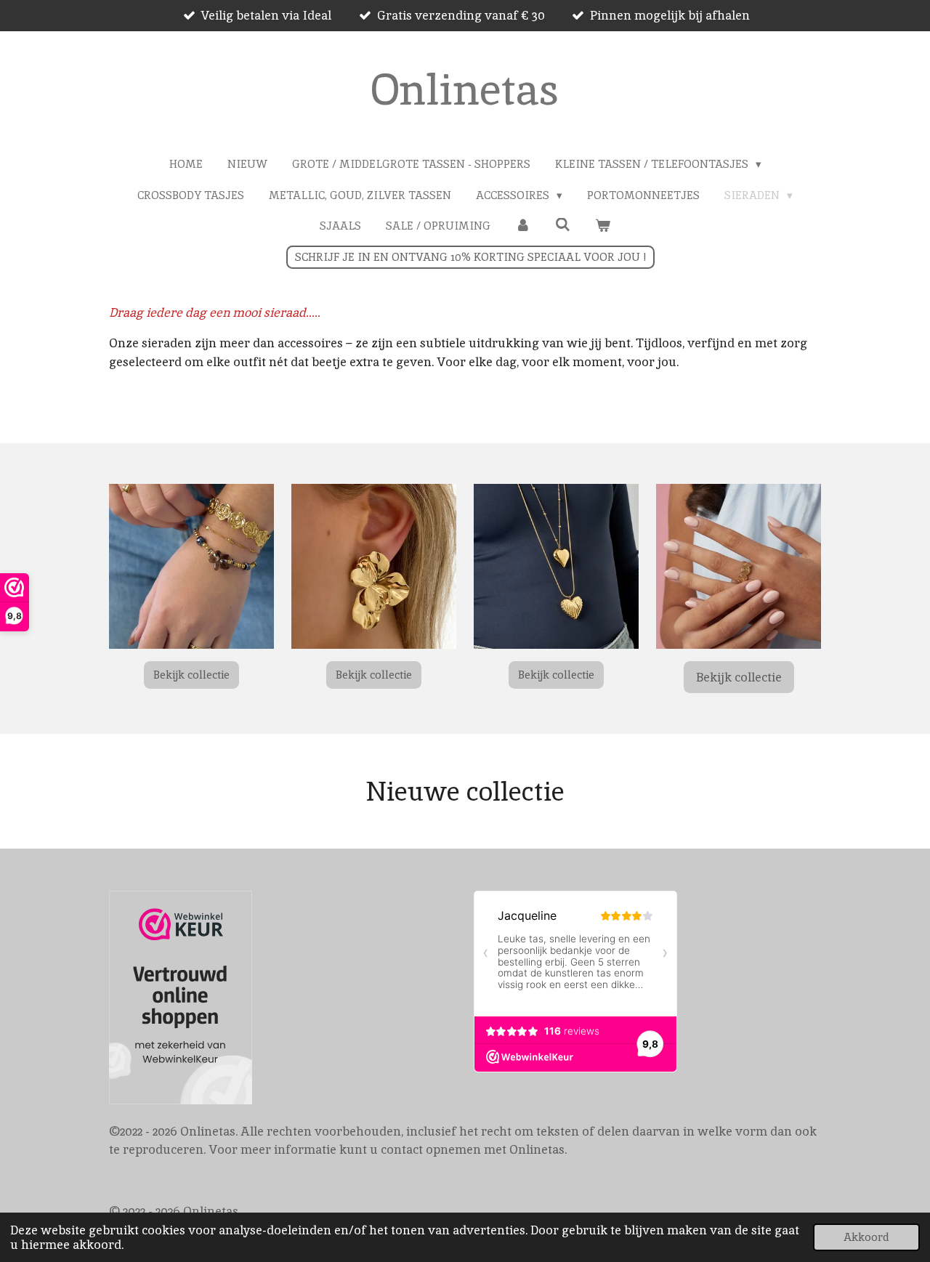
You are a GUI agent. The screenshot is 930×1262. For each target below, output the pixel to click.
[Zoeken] (562, 224)
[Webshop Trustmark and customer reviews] (180, 1000)
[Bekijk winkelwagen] (602, 226)
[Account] (522, 226)
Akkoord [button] (866, 1237)
